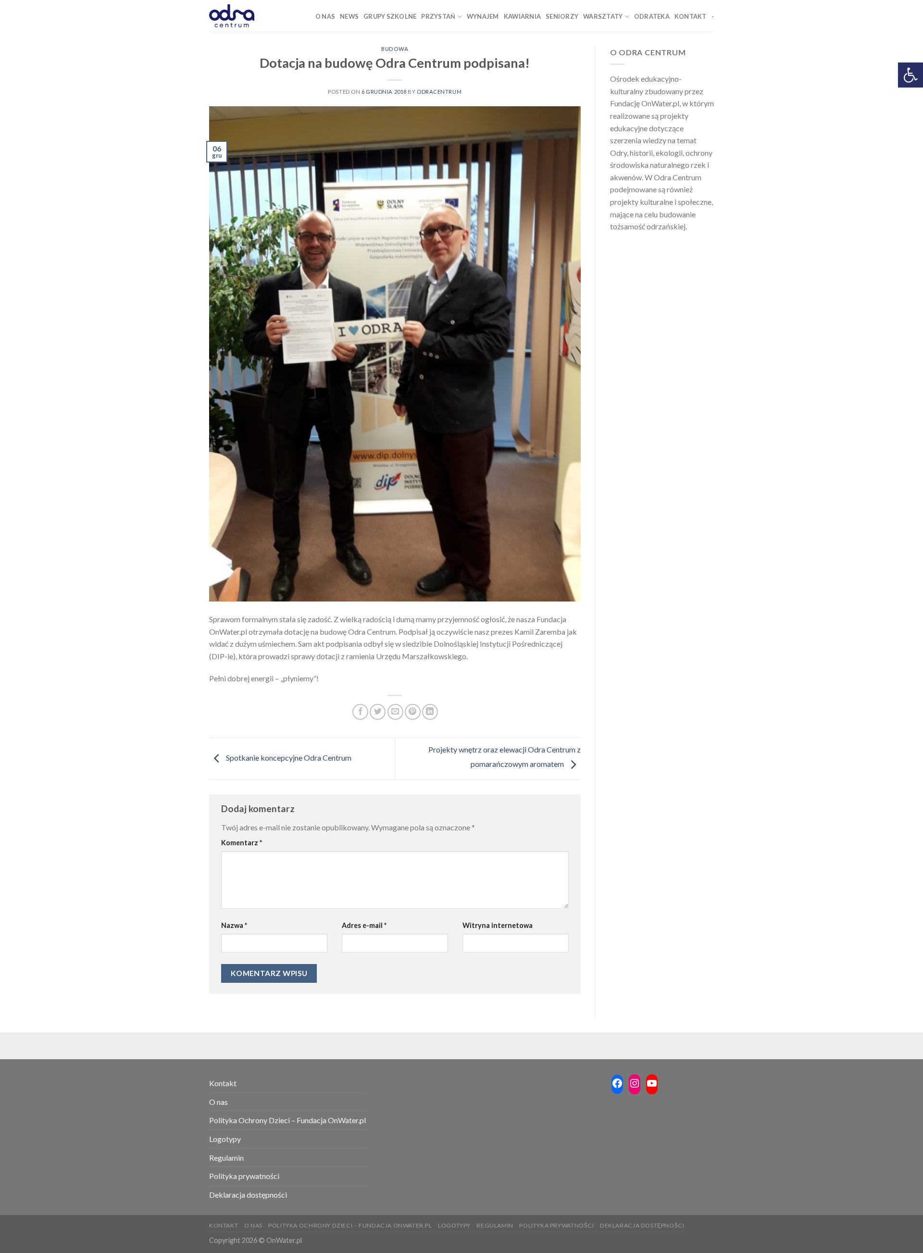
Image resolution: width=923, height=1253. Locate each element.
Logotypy (225, 1138)
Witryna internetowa (497, 925)
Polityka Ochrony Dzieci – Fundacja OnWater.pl (287, 1120)
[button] (910, 75)
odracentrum (439, 91)
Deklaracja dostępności (248, 1194)
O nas (218, 1101)
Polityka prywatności (244, 1175)
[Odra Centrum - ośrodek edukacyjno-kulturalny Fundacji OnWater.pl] (231, 15)
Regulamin (226, 1157)
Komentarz (241, 843)
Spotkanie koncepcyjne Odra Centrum (288, 757)
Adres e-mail (364, 925)
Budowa (394, 49)
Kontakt (223, 1083)
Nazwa (234, 925)
